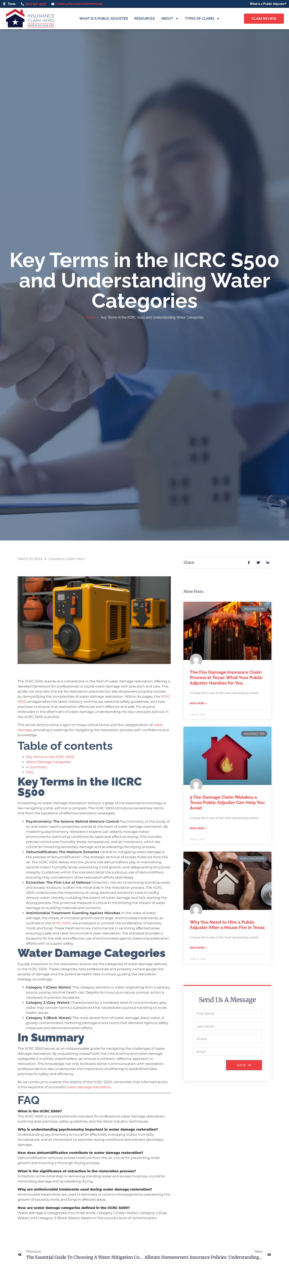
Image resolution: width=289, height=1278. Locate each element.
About (167, 19)
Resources (144, 19)
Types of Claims (199, 19)
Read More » (198, 703)
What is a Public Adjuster (103, 19)
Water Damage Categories (48, 762)
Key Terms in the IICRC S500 (50, 757)
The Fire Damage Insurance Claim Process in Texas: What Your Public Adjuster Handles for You (226, 677)
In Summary (36, 767)
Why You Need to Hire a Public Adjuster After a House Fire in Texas (227, 924)
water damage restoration (89, 1087)
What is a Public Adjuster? (268, 4)
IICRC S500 (61, 923)
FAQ (29, 772)
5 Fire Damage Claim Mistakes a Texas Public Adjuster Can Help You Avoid (227, 802)
